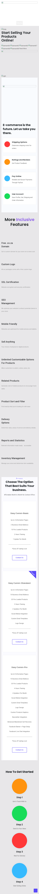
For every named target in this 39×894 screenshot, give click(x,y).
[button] (19, 23)
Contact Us (19, 558)
